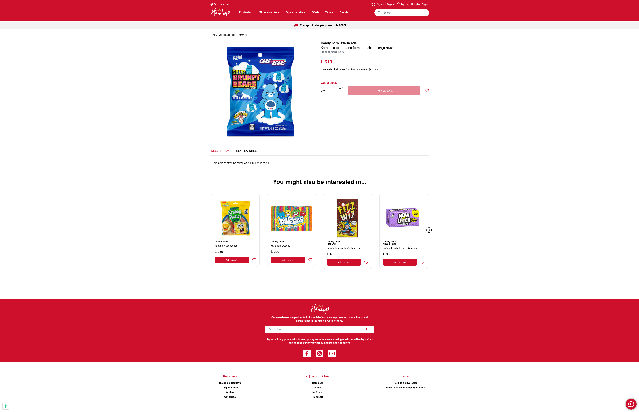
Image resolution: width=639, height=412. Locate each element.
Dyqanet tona (230, 387)
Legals (405, 376)
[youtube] (332, 353)
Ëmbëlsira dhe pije (227, 34)
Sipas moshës (268, 12)
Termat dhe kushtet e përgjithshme (405, 387)
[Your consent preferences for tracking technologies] (6, 406)
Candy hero (330, 42)
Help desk (317, 382)
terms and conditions (338, 342)
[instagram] (319, 353)
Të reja (329, 12)
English (425, 4)
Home (213, 34)
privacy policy (315, 342)
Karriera (230, 392)
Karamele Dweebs (280, 245)
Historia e (230, 382)
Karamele (243, 34)
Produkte (245, 12)
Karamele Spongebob (226, 245)
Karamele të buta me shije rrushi (400, 248)
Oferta (315, 12)
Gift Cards (230, 396)
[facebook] (307, 353)
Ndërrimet (317, 392)
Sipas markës (294, 12)
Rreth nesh (230, 376)
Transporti (318, 396)
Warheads (349, 42)
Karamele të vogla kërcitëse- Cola (344, 248)
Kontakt (317, 387)
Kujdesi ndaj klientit (318, 376)
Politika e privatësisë (405, 382)
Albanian (415, 4)
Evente (344, 12)
